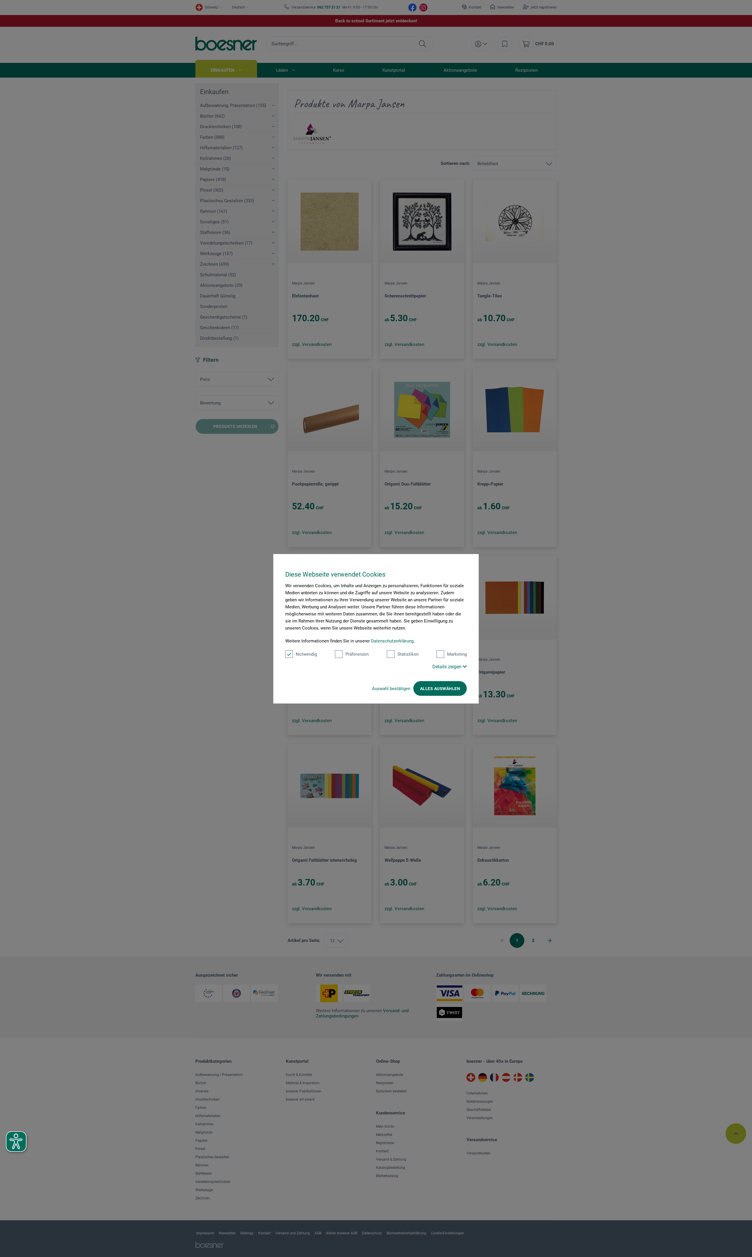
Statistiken (408, 654)
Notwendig (306, 654)
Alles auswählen (440, 688)
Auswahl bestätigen (391, 688)
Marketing (457, 654)
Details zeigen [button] (447, 666)
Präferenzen (357, 654)
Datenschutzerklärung (392, 640)
